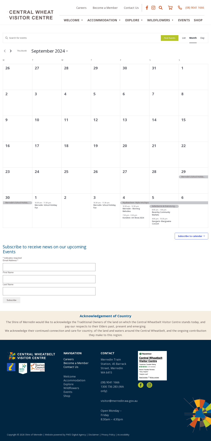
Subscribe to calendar (190, 236)
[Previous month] (4, 51)
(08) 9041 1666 (110, 382)
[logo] (30, 15)
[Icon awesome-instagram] (153, 8)
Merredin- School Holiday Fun (46, 206)
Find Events (169, 38)
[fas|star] (140, 385)
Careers (68, 359)
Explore (68, 384)
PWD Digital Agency (76, 434)
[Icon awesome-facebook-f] (147, 8)
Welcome (71, 20)
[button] (160, 8)
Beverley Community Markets (161, 213)
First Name (8, 272)
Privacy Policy (108, 434)
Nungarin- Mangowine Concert (161, 222)
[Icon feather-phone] (180, 8)
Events (184, 20)
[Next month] (11, 51)
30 (7, 197)
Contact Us (70, 367)
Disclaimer (93, 434)
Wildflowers (158, 20)
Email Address (10, 260)
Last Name (8, 284)
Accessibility (123, 434)
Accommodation (102, 20)
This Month (22, 50)
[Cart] (170, 7)
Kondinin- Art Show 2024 (133, 217)
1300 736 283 (109, 386)
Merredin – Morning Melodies (131, 210)
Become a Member (76, 363)
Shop (198, 20)
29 (183, 171)
